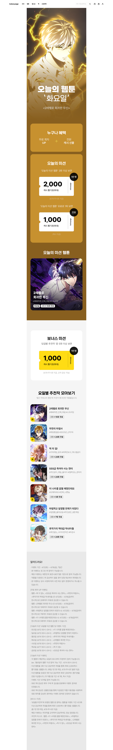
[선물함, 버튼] (99, 4)
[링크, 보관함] (95, 4)
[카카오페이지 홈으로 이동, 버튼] (13, 4)
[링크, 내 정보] (103, 4)
